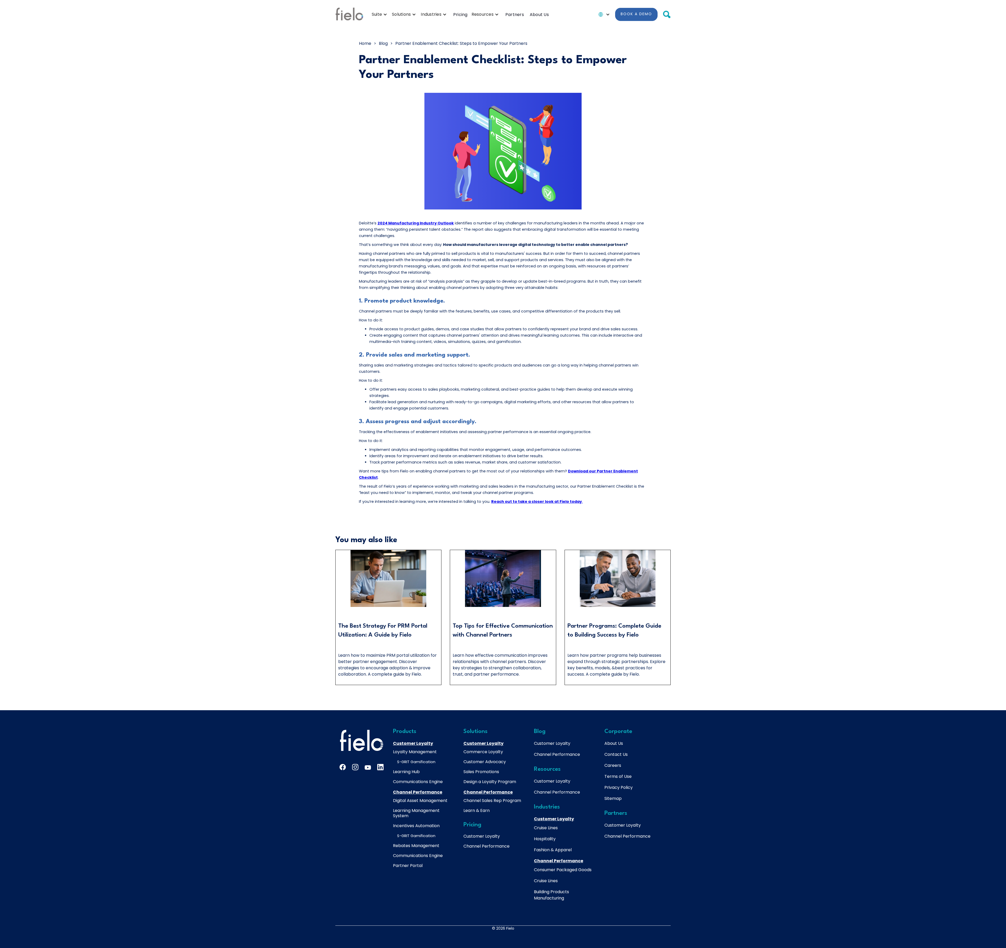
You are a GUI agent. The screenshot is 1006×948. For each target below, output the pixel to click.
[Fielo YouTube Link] (368, 768)
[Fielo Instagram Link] (355, 767)
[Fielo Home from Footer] (362, 740)
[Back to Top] (949, 894)
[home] (349, 14)
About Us (539, 15)
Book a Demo (636, 14)
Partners (514, 15)
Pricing (460, 15)
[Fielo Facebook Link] (343, 767)
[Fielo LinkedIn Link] (380, 767)
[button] (381, 14)
